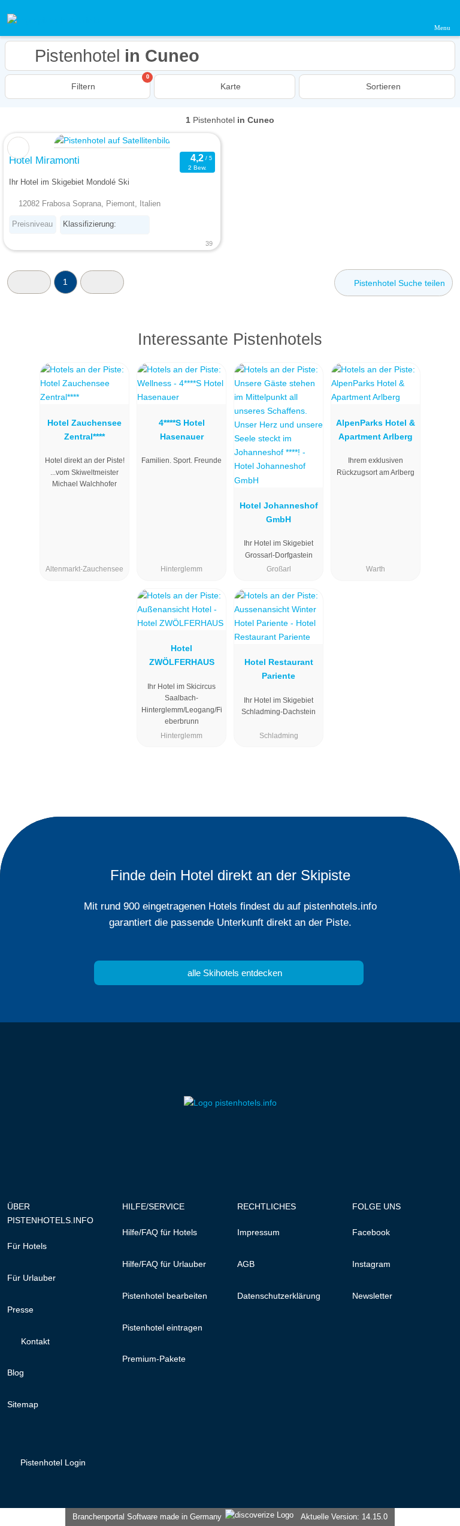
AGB (246, 1264)
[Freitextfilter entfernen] (405, 17)
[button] (29, 282)
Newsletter (372, 1296)
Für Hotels (27, 1246)
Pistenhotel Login (52, 1462)
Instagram (371, 1264)
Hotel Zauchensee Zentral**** (84, 429)
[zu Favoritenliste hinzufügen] (18, 148)
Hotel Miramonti (44, 160)
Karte (229, 86)
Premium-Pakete (154, 1359)
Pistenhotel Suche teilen (398, 283)
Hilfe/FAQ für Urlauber (164, 1264)
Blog (15, 1372)
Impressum (258, 1232)
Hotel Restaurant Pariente (278, 669)
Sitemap (22, 1404)
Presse (20, 1309)
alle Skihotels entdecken (233, 973)
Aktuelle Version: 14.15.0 (344, 1516)
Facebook (371, 1232)
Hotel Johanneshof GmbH (279, 512)
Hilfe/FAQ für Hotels (159, 1232)
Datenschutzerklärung (278, 1296)
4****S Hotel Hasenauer (182, 429)
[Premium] (435, 350)
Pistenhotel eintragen (162, 1327)
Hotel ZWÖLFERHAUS (181, 655)
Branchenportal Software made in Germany (144, 1516)
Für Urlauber (31, 1278)
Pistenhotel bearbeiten (164, 1296)
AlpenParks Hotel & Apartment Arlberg (375, 429)
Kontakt (34, 1341)
